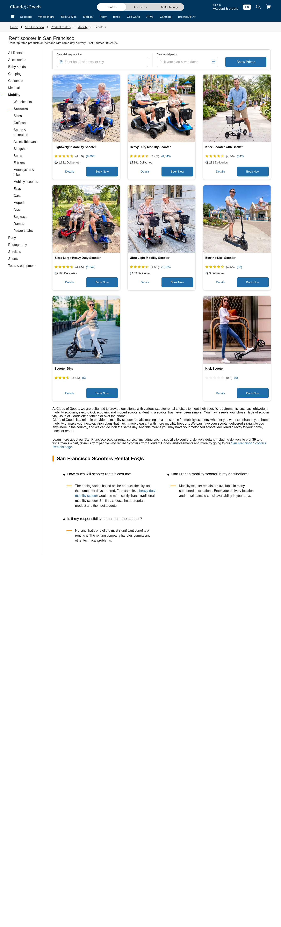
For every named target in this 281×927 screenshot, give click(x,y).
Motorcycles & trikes (24, 172)
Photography (17, 244)
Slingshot (20, 149)
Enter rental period (167, 54)
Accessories (17, 60)
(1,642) (90, 267)
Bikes (116, 16)
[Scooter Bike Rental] (86, 330)
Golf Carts (133, 16)
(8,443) (166, 156)
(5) (84, 377)
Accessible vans (25, 142)
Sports (13, 258)
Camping (166, 16)
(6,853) (90, 156)
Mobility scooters (26, 181)
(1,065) (166, 267)
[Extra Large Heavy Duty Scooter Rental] (86, 219)
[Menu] (12, 16)
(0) (236, 377)
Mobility (82, 27)
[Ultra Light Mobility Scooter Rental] (161, 219)
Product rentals (61, 27)
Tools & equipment (21, 265)
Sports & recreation (21, 132)
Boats (18, 156)
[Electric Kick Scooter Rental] (237, 219)
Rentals (111, 7)
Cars (17, 195)
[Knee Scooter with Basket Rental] (237, 108)
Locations (140, 7)
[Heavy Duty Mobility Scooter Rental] (161, 108)
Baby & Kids (69, 16)
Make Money (169, 7)
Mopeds (19, 202)
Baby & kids (17, 67)
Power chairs (23, 230)
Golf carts (20, 123)
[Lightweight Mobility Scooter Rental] (86, 108)
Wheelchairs (46, 16)
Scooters (26, 16)
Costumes (15, 81)
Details (69, 171)
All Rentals (16, 53)
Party (103, 16)
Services (14, 251)
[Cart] (268, 7)
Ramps (19, 223)
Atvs (17, 209)
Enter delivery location (69, 54)
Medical (88, 16)
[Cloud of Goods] (25, 7)
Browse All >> (187, 16)
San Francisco (34, 27)
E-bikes (19, 163)
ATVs (149, 16)
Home (14, 27)
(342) (240, 156)
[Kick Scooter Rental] (237, 330)
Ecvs (17, 188)
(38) (239, 267)
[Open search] (258, 7)
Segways (20, 216)
